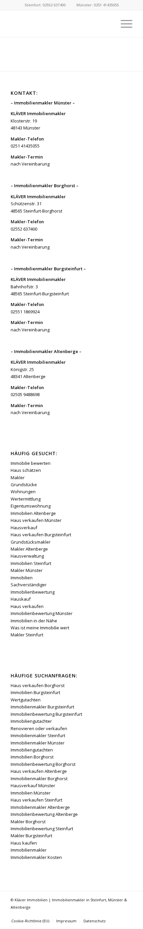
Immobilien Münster (31, 793)
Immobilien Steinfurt (31, 563)
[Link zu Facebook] (117, 914)
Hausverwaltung (27, 556)
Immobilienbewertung (33, 592)
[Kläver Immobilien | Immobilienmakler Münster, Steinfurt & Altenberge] (59, 23)
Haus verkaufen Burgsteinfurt (41, 535)
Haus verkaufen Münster (36, 520)
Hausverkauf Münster (33, 786)
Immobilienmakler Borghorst (39, 779)
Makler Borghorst (28, 822)
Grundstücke (24, 485)
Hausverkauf (24, 528)
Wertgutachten (26, 700)
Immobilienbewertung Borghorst (43, 764)
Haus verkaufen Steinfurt (36, 800)
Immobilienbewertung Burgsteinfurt (46, 714)
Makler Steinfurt (27, 635)
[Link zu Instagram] (127, 914)
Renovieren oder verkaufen (39, 728)
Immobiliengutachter (31, 721)
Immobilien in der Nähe (34, 621)
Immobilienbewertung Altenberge (44, 814)
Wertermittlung (26, 499)
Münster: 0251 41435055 (97, 4)
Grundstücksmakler (31, 542)
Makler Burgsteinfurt (31, 836)
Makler (18, 478)
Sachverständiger (29, 585)
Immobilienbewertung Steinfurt (42, 829)
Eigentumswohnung (31, 506)
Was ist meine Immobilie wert (40, 628)
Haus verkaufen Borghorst (38, 685)
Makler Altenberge (29, 549)
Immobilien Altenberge (33, 513)
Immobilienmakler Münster (38, 743)
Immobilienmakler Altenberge (40, 807)
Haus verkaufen (27, 606)
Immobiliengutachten (32, 750)
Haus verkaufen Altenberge (39, 771)
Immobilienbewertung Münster (41, 613)
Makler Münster (27, 570)
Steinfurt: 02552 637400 (45, 4)
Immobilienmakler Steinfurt (38, 735)
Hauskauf (21, 599)
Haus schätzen (26, 470)
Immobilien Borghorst (32, 757)
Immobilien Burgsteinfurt (35, 692)
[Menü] (123, 23)
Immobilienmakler (29, 850)
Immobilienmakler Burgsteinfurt (42, 707)
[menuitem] (123, 23)
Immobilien (22, 578)
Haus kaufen (24, 843)
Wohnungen (23, 492)
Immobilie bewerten (31, 463)
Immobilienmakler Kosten (36, 857)
